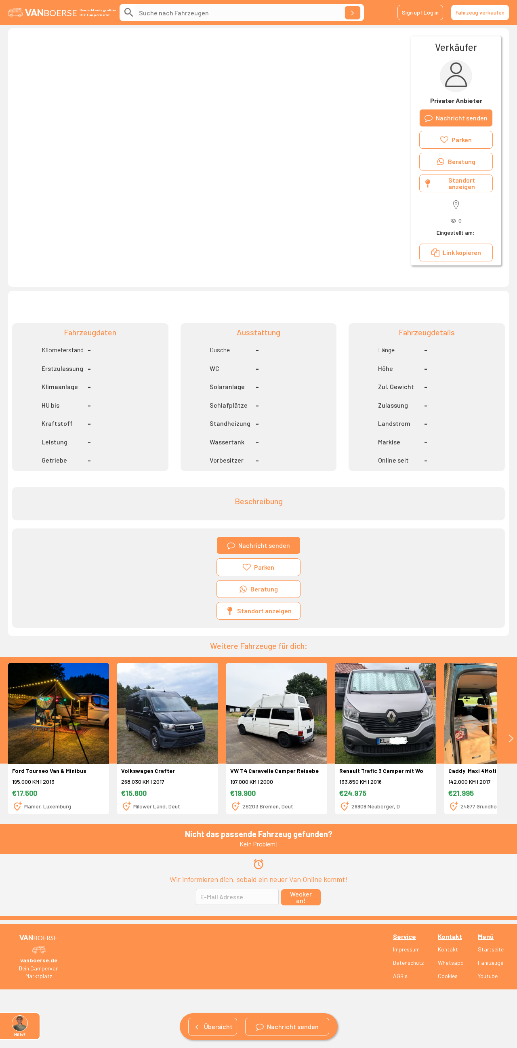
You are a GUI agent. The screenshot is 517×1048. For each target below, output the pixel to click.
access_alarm (258, 864)
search (129, 12)
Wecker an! (301, 897)
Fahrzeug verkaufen (480, 12)
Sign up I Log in (420, 12)
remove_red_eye (453, 221)
